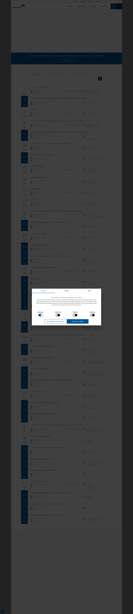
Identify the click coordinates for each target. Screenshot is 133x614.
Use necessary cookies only (55, 321)
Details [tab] (67, 290)
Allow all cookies (77, 321)
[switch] (58, 315)
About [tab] (89, 290)
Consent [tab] (43, 290)
